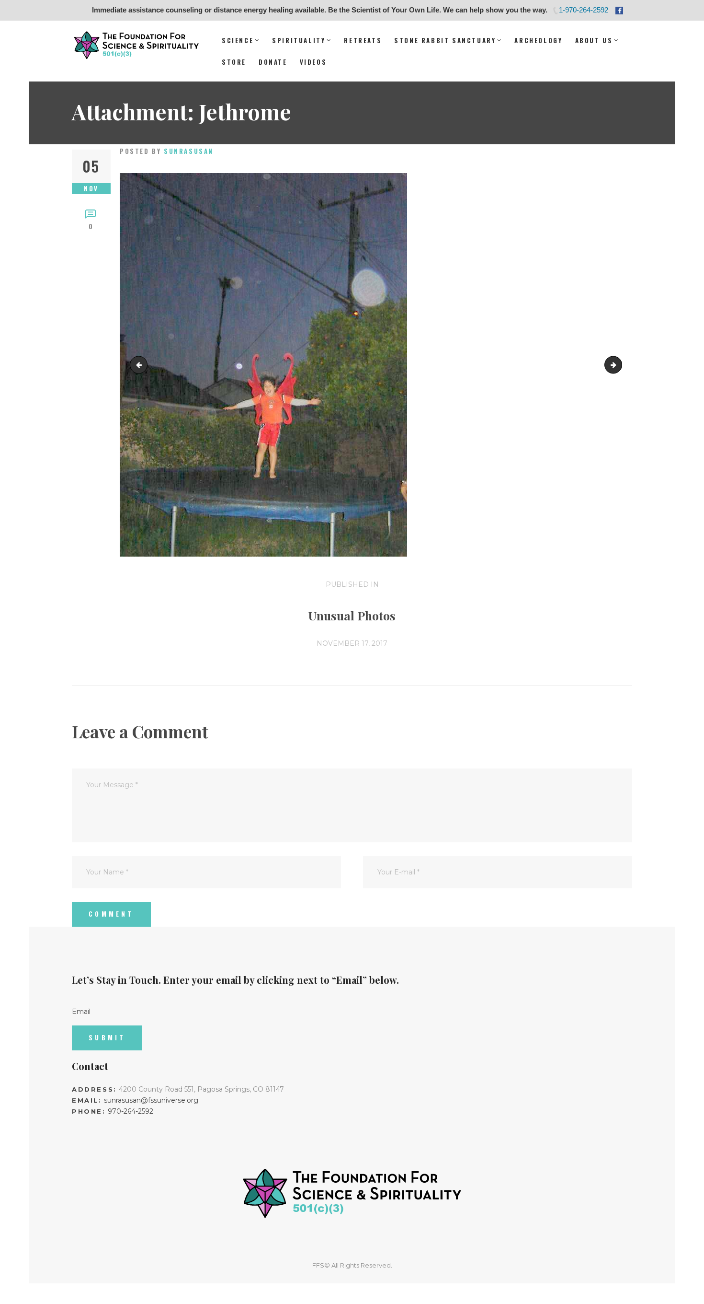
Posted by (167, 151)
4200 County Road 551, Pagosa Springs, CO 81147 (201, 1089)
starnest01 (140, 364)
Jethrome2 (618, 364)
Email (81, 1011)
